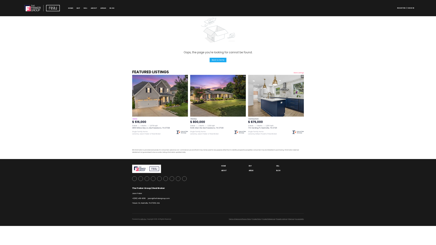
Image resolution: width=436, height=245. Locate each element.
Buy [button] (78, 8)
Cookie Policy (256, 219)
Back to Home (218, 60)
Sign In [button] (411, 8)
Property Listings (281, 219)
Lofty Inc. (143, 219)
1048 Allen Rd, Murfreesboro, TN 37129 (206, 128)
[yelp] (159, 178)
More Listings (299, 73)
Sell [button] (85, 8)
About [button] (94, 8)
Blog (112, 8)
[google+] (184, 178)
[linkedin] (140, 178)
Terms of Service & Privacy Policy (240, 219)
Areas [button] (103, 8)
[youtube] (172, 178)
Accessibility (299, 219)
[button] (42, 8)
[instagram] (165, 178)
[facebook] (134, 178)
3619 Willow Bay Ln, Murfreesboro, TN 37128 (151, 128)
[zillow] (153, 178)
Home (70, 8)
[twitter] (147, 178)
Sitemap (291, 219)
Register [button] (401, 8)
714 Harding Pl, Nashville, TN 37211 (262, 128)
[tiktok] (178, 178)
